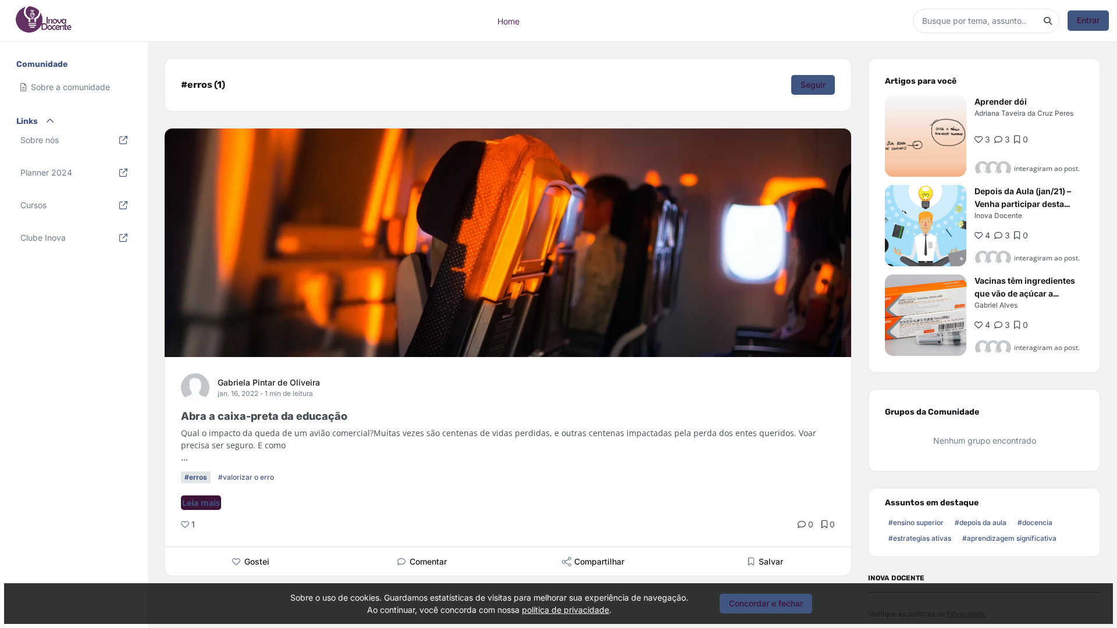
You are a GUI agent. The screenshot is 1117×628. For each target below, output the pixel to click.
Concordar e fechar (766, 603)
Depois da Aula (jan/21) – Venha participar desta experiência (1022, 204)
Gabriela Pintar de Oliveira (269, 382)
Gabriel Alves (996, 305)
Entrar (1088, 20)
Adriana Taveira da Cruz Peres (1023, 113)
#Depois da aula (980, 522)
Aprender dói (1000, 101)
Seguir (813, 85)
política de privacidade (565, 610)
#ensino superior (916, 522)
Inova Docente (998, 215)
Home (508, 21)
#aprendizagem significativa (1009, 538)
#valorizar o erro (246, 477)
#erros (195, 477)
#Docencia (1035, 522)
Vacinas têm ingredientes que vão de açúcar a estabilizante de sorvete (1024, 293)
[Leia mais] (925, 136)
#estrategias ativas (919, 538)
